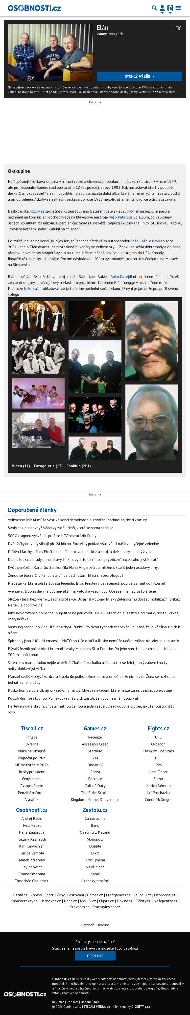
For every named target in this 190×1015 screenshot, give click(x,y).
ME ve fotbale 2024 (32, 764)
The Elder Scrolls (95, 792)
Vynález (31, 799)
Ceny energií (32, 778)
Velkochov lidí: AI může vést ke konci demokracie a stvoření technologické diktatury (77, 519)
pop (112, 33)
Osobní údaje (90, 1002)
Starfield (95, 750)
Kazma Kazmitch (32, 839)
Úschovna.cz (50, 900)
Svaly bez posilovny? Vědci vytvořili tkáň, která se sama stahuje (60, 527)
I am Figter (158, 771)
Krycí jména (95, 859)
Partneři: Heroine (95, 924)
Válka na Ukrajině (32, 750)
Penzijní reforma (32, 792)
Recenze (95, 737)
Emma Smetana (32, 873)
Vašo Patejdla (120, 217)
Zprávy (36, 894)
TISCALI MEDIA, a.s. (97, 1007)
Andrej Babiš (32, 818)
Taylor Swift (32, 866)
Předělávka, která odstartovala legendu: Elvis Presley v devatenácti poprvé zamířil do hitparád (86, 583)
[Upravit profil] (178, 28)
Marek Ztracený (32, 859)
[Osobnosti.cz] (34, 8)
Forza (95, 771)
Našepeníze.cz (166, 900)
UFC (158, 737)
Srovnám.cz (79, 906)
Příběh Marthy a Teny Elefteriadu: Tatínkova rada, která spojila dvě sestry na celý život (79, 551)
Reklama (58, 1002)
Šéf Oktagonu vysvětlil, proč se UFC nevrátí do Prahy (52, 535)
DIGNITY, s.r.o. (141, 1007)
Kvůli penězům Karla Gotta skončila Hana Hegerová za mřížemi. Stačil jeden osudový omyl (83, 567)
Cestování (75, 894)
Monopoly (95, 839)
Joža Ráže (139, 240)
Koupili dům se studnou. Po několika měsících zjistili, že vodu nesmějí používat (73, 698)
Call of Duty (95, 785)
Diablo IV (95, 764)
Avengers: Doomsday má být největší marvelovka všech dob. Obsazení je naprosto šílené (82, 591)
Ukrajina (31, 743)
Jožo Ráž (37, 211)
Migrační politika (32, 757)
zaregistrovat (84, 948)
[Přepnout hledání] (154, 8)
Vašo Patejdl (121, 276)
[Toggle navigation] (178, 8)
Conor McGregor (158, 799)
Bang (95, 825)
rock (119, 33)
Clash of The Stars (158, 750)
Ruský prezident (32, 771)
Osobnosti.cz (32, 809)
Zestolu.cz (95, 809)
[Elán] (50, 52)
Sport (49, 894)
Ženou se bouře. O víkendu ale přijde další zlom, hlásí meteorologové (65, 575)
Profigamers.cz (118, 894)
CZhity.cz (143, 900)
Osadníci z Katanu (95, 832)
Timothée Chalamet (31, 880)
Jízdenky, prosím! (95, 880)
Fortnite (95, 778)
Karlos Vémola (158, 785)
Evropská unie (31, 785)
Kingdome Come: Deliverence (95, 799)
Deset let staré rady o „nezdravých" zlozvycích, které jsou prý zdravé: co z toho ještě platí (83, 559)
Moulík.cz (88, 900)
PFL (158, 757)
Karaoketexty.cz (23, 900)
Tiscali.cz (32, 728)
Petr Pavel (32, 825)
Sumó (158, 778)
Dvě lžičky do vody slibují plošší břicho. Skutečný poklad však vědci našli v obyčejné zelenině (83, 543)
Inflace (31, 737)
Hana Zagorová (32, 832)
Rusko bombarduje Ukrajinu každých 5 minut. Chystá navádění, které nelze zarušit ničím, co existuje (90, 690)
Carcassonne (95, 818)
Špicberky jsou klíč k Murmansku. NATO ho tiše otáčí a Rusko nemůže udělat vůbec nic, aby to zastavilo (93, 640)
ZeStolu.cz (142, 894)
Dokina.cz (125, 900)
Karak (95, 873)
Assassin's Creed (95, 743)
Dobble (95, 846)
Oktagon (158, 743)
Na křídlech (95, 866)
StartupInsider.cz (106, 906)
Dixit (95, 852)
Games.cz (95, 728)
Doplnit (95, 955)
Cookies (72, 1002)
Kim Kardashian (32, 846)
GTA (95, 757)
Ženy (60, 894)
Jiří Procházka (158, 792)
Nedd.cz (70, 900)
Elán (102, 27)
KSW (158, 764)
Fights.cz (158, 728)
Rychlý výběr (138, 76)
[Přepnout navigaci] (162, 8)
